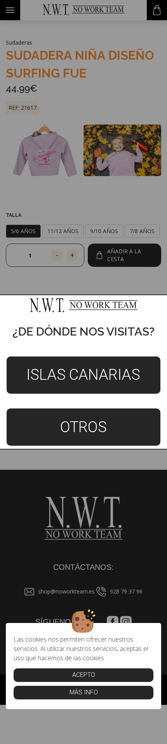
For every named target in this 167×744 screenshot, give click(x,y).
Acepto (83, 674)
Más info (84, 692)
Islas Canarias (83, 374)
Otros (83, 427)
